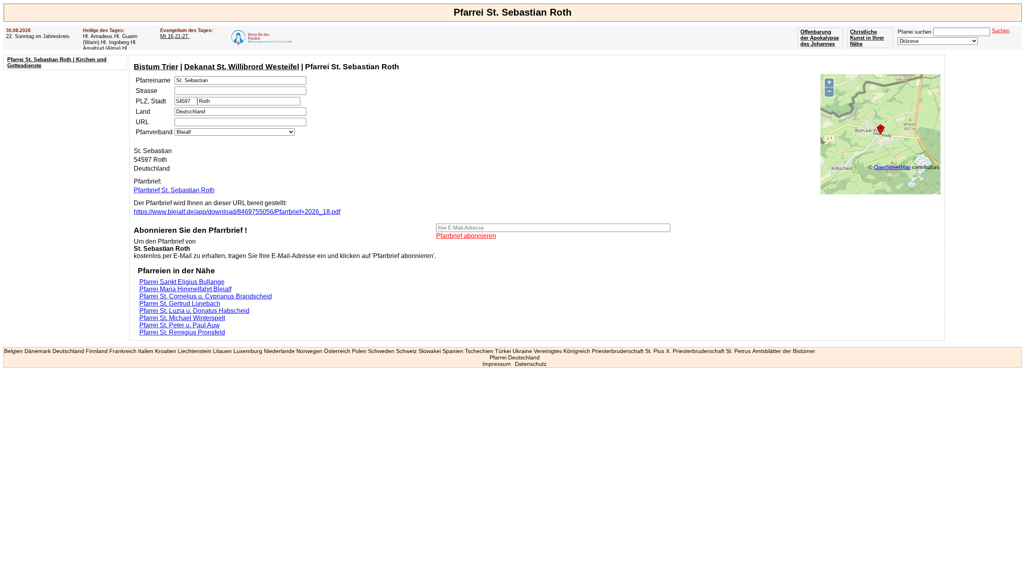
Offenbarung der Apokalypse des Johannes (819, 38)
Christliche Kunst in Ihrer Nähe (867, 38)
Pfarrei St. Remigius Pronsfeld (182, 332)
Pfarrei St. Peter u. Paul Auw (179, 325)
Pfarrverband (154, 132)
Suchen (1000, 31)
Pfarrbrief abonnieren (466, 235)
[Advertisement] (66, 124)
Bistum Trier (156, 67)
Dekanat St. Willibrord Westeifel (241, 67)
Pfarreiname (153, 80)
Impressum (496, 364)
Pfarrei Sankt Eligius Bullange (182, 281)
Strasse (146, 90)
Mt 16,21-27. (174, 36)
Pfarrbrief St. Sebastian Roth (174, 190)
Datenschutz (531, 364)
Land (143, 111)
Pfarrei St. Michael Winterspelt (182, 318)
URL (142, 122)
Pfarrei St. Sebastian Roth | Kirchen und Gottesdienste (57, 62)
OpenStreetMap (892, 167)
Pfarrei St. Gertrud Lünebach (179, 303)
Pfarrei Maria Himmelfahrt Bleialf (185, 289)
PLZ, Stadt (151, 101)
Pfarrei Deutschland (515, 357)
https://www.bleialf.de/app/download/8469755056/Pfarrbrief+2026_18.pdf (237, 211)
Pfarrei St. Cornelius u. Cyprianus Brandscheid (205, 296)
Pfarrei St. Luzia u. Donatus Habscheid (194, 310)
